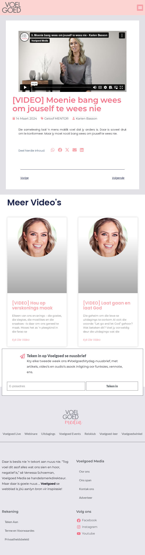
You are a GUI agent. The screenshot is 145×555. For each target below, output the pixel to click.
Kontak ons (86, 489)
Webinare (31, 433)
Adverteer (85, 497)
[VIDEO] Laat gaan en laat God (106, 305)
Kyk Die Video (20, 339)
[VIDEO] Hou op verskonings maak (32, 305)
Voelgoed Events (70, 433)
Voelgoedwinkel (132, 433)
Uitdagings (48, 433)
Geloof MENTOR (56, 118)
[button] (140, 8)
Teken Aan (11, 522)
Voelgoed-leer (108, 433)
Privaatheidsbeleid (17, 539)
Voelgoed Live (12, 433)
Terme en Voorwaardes (19, 530)
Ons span (85, 480)
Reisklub (90, 433)
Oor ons (84, 471)
